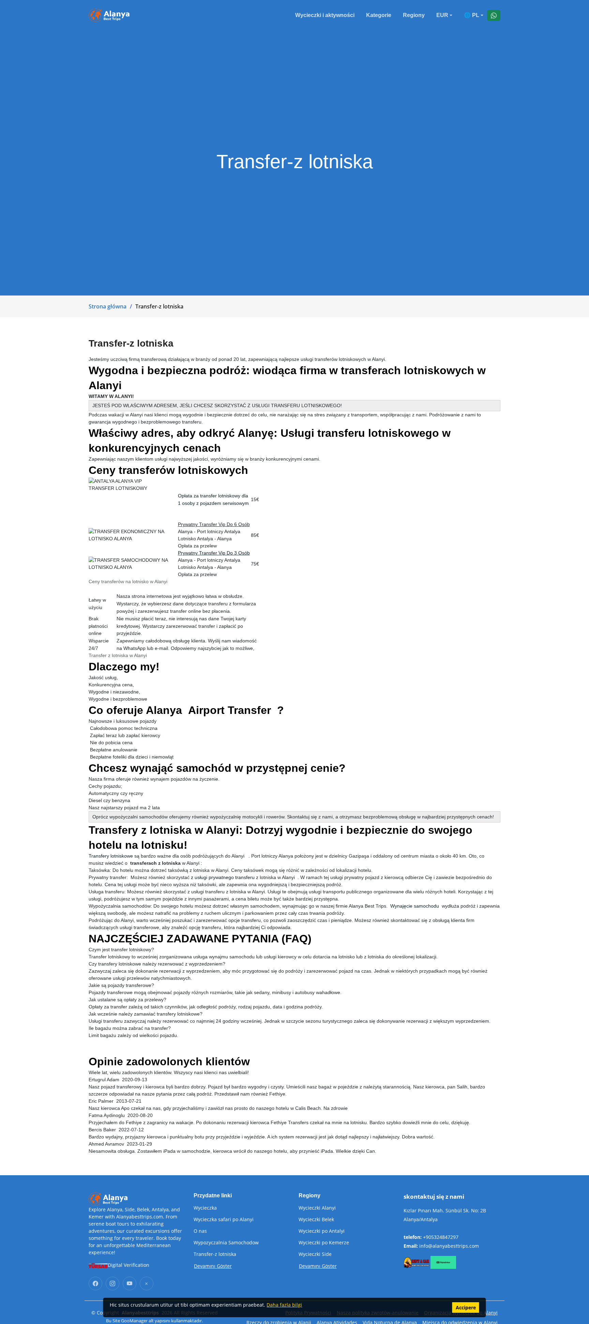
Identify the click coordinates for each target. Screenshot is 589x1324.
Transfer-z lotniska (215, 1254)
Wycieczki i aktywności (324, 15)
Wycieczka (205, 1208)
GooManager (134, 1321)
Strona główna (107, 306)
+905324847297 (440, 1237)
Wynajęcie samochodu (414, 906)
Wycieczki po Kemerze (324, 1242)
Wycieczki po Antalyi (322, 1231)
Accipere (466, 1307)
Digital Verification (128, 1265)
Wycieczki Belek (316, 1219)
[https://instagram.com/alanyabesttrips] (112, 1283)
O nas (200, 1231)
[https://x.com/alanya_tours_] (146, 1283)
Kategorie (378, 15)
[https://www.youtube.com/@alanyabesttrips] (129, 1283)
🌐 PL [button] (471, 15)
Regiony (414, 15)
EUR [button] (442, 15)
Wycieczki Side (315, 1254)
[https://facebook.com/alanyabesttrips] (95, 1283)
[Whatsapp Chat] (493, 15)
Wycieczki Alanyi (317, 1208)
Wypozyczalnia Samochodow (226, 1242)
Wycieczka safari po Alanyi (224, 1219)
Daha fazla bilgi (284, 1305)
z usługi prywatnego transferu (223, 877)
